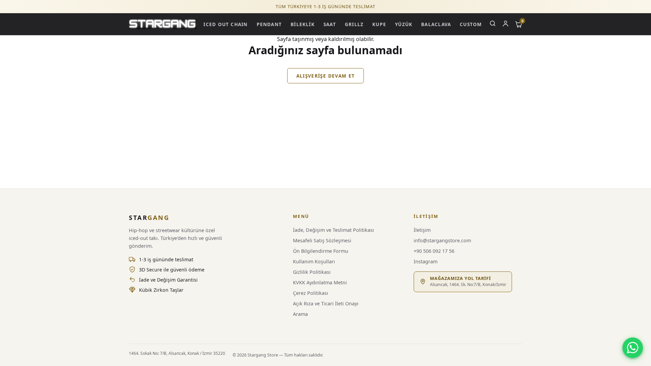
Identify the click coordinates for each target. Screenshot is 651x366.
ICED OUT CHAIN (225, 24)
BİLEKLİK (303, 24)
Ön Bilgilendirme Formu (320, 251)
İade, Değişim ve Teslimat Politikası (333, 230)
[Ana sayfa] (163, 24)
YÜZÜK (403, 24)
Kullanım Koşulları (314, 261)
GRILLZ (354, 24)
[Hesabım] (505, 24)
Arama (300, 314)
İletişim (422, 230)
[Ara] (492, 24)
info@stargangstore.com (442, 240)
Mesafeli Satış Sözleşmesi (322, 240)
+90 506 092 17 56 (434, 251)
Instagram (425, 261)
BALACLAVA (436, 24)
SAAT (329, 24)
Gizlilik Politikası (312, 272)
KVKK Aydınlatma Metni (320, 282)
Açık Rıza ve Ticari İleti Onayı (325, 303)
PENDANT (269, 24)
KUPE (379, 24)
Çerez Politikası (310, 293)
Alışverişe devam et (325, 76)
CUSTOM (471, 24)
